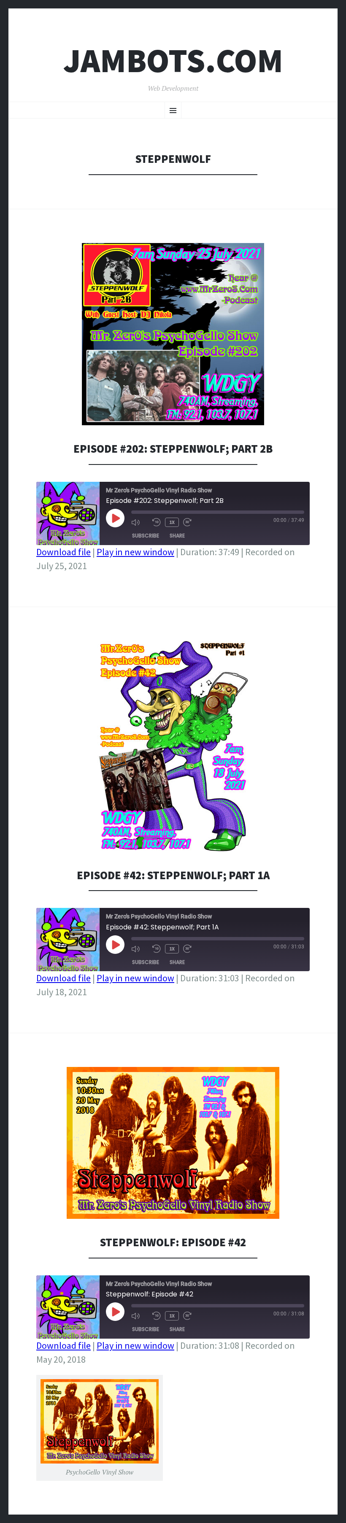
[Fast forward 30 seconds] (191, 522)
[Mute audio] (139, 522)
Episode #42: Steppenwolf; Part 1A (173, 875)
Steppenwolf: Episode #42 (173, 1242)
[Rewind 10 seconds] (156, 522)
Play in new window (135, 552)
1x (172, 522)
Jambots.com (173, 60)
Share (177, 535)
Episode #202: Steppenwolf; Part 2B (173, 449)
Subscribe (145, 535)
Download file (63, 552)
